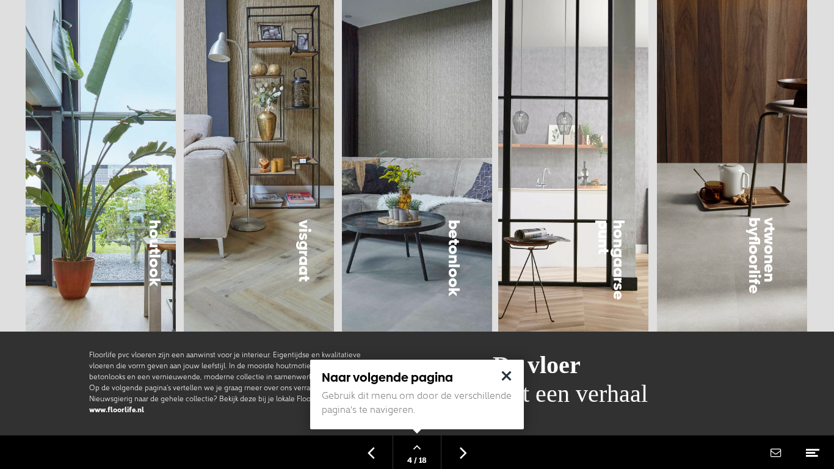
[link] (732, 217)
